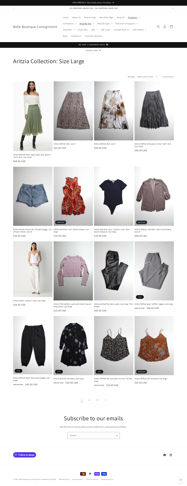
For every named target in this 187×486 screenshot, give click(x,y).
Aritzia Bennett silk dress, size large (69, 378)
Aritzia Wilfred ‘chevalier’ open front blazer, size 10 (153, 230)
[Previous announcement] (14, 8)
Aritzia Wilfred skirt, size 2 (64, 144)
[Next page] (105, 400)
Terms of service (92, 479)
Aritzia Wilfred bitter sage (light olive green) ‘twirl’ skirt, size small (32, 156)
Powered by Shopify (48, 479)
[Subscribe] (116, 435)
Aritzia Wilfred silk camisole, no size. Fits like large (113, 379)
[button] (133, 17)
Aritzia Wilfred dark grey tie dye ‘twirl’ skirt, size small (153, 145)
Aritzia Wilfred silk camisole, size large (151, 378)
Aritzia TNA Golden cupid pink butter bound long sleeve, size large (72, 305)
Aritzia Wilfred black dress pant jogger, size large (31, 379)
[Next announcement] (173, 8)
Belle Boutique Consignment (30, 479)
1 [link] (81, 399)
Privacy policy (77, 479)
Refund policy (64, 479)
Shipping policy (107, 479)
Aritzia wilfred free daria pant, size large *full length (113, 305)
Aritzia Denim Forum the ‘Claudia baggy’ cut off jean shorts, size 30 (32, 230)
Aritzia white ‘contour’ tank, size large (29, 301)
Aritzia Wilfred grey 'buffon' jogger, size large (154, 304)
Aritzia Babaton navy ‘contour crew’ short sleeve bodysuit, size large (112, 230)
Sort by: (131, 76)
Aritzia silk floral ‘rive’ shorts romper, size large (71, 230)
